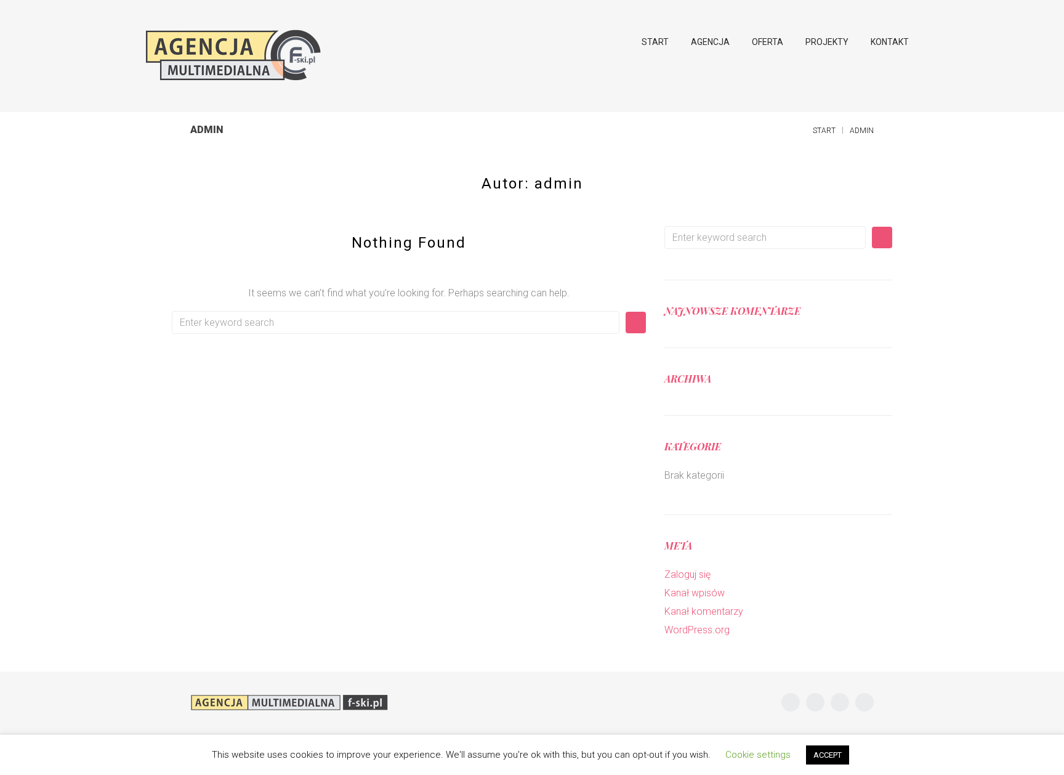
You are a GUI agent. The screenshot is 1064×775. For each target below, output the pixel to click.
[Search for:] (395, 322)
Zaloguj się (687, 574)
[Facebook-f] (790, 702)
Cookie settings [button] (758, 754)
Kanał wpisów (694, 593)
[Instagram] (840, 702)
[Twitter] (815, 702)
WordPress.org (697, 630)
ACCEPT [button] (827, 755)
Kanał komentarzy (703, 611)
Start (824, 130)
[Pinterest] (864, 702)
